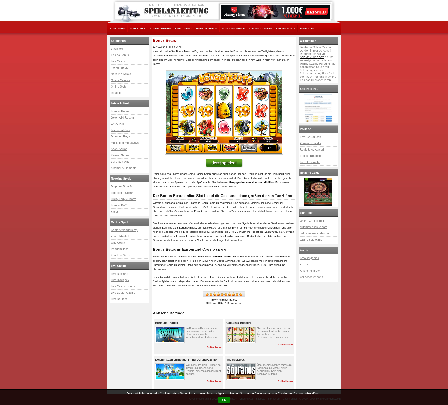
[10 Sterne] (241, 294)
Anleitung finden (310, 270)
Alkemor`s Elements (123, 168)
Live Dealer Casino (123, 292)
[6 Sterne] (226, 294)
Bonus (204, 202)
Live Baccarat (119, 273)
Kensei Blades (120, 155)
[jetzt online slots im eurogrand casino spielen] (224, 112)
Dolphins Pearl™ (122, 186)
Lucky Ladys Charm (123, 199)
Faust (114, 211)
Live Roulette (119, 299)
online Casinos (222, 256)
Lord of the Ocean (122, 192)
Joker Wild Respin (122, 117)
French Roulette (310, 162)
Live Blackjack (120, 280)
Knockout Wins (120, 255)
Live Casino (183, 28)
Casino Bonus (160, 28)
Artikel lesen (214, 347)
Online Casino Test (312, 220)
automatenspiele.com (313, 227)
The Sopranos (235, 359)
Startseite (117, 28)
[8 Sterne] (233, 294)
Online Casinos (260, 28)
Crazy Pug (117, 124)
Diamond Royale (121, 136)
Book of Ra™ (119, 205)
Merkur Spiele (206, 28)
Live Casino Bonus (123, 286)
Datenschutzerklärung (307, 393)
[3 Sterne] (215, 294)
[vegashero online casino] (275, 12)
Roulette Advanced (312, 149)
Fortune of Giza (120, 130)
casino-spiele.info (311, 239)
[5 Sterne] (222, 294)
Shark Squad (119, 149)
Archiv (304, 264)
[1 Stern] (207, 294)
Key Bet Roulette (310, 137)
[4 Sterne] (218, 294)
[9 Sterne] (237, 294)
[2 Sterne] (211, 294)
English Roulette (310, 156)
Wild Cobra (118, 242)
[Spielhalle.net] (318, 108)
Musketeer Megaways (125, 142)
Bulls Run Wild (120, 161)
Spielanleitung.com (312, 57)
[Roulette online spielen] (318, 191)
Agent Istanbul (120, 236)
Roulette (307, 28)
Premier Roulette (310, 143)
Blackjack (138, 28)
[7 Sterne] (229, 294)
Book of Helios (120, 111)
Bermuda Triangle (167, 322)
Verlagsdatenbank (311, 277)
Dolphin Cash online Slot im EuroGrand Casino (186, 359)
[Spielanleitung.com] (177, 11)
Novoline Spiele (233, 28)
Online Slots (285, 28)
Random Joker (120, 249)
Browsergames (309, 258)
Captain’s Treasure (239, 322)
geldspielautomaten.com (315, 233)
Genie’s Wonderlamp (124, 230)
